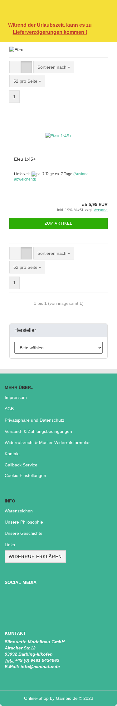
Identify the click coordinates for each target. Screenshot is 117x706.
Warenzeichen (19, 510)
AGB (9, 408)
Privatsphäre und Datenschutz (34, 420)
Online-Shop (36, 698)
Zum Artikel (58, 223)
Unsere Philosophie (24, 522)
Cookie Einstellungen (25, 475)
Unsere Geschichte (23, 533)
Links (10, 544)
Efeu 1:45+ (25, 159)
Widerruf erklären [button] (35, 556)
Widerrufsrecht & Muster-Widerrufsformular (47, 442)
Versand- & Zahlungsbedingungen (38, 431)
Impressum (16, 397)
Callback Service (21, 464)
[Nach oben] (99, 696)
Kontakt (12, 453)
